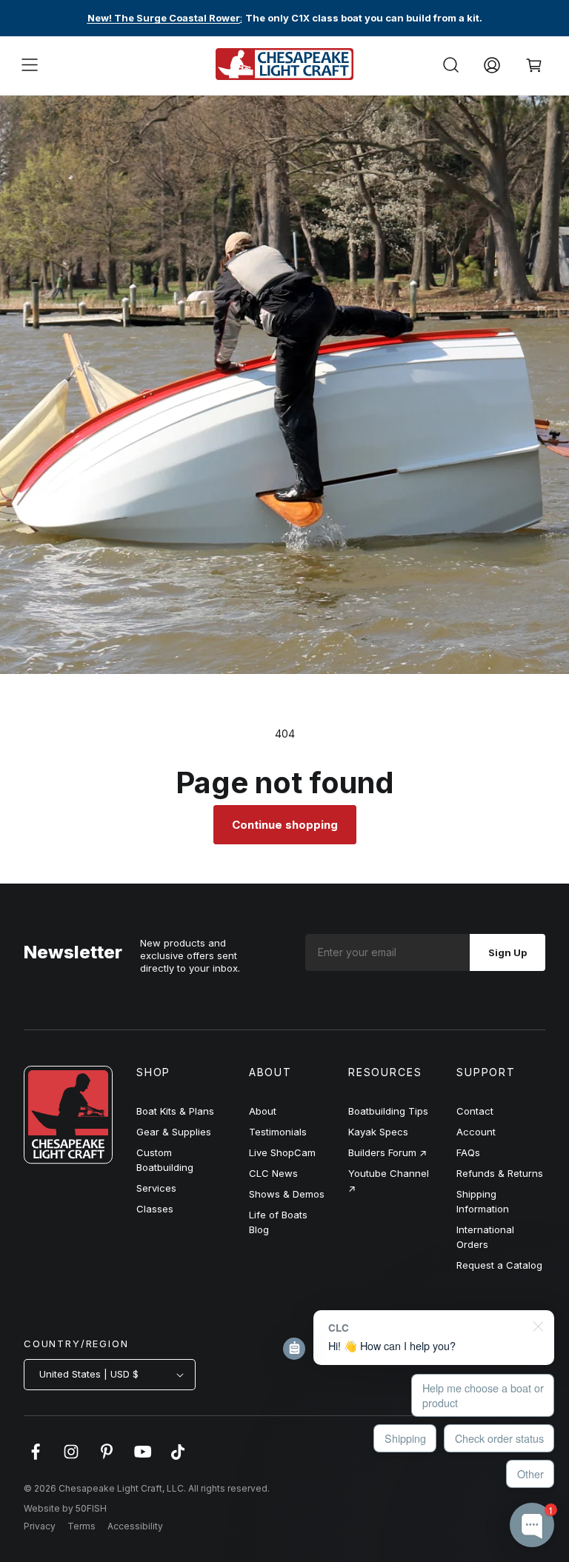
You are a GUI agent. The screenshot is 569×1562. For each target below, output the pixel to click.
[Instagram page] (71, 1459)
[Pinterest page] (107, 1459)
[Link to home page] (68, 1159)
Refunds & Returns (499, 1173)
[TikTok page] (178, 1459)
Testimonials (278, 1132)
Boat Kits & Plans (175, 1111)
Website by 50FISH (65, 1508)
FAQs (468, 1152)
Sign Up (507, 952)
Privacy (40, 1526)
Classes (154, 1209)
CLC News (273, 1173)
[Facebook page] (35, 1459)
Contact (474, 1111)
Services (156, 1188)
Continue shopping (285, 825)
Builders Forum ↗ (387, 1152)
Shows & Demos (287, 1194)
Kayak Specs (378, 1132)
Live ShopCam (282, 1152)
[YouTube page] (142, 1459)
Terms (81, 1526)
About (262, 1111)
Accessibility (135, 1526)
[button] (29, 65)
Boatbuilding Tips (388, 1111)
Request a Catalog (499, 1265)
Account (476, 1132)
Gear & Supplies (173, 1132)
